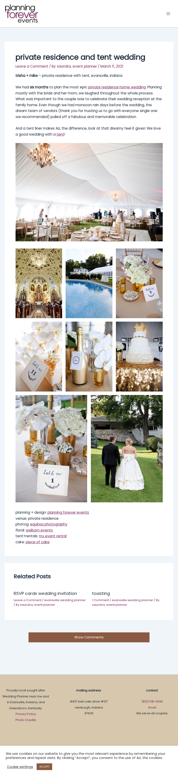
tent (60, 134)
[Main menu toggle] (168, 14)
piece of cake (38, 542)
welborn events (39, 530)
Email (152, 707)
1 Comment (100, 600)
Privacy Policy (26, 714)
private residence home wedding (117, 87)
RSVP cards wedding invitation (45, 593)
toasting (101, 593)
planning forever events (68, 512)
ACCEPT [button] (44, 766)
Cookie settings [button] (20, 767)
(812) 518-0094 (152, 701)
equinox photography (48, 524)
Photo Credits (26, 720)
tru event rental (53, 536)
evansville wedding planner (65, 600)
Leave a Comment (32, 66)
